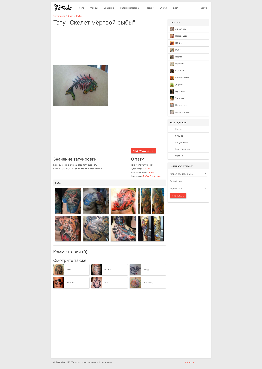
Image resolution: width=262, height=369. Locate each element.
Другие (179, 84)
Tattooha (63, 7)
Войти (203, 8)
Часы (106, 282)
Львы (68, 269)
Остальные (155, 176)
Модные (179, 155)
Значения (108, 8)
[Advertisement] (109, 46)
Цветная (146, 168)
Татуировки (59, 16)
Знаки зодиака (182, 112)
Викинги (108, 269)
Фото (81, 8)
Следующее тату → (143, 151)
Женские (179, 98)
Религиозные (182, 77)
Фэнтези (179, 70)
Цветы (178, 56)
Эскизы (94, 8)
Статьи (163, 8)
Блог (175, 8)
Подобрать (178, 196)
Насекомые (181, 36)
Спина (151, 172)
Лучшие (179, 136)
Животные (180, 29)
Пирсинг (149, 8)
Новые (178, 129)
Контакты (189, 362)
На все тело (181, 105)
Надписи (179, 63)
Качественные (182, 149)
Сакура (145, 269)
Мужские (180, 91)
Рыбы (79, 16)
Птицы (178, 43)
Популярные (181, 142)
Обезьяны (71, 282)
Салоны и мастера (129, 8)
